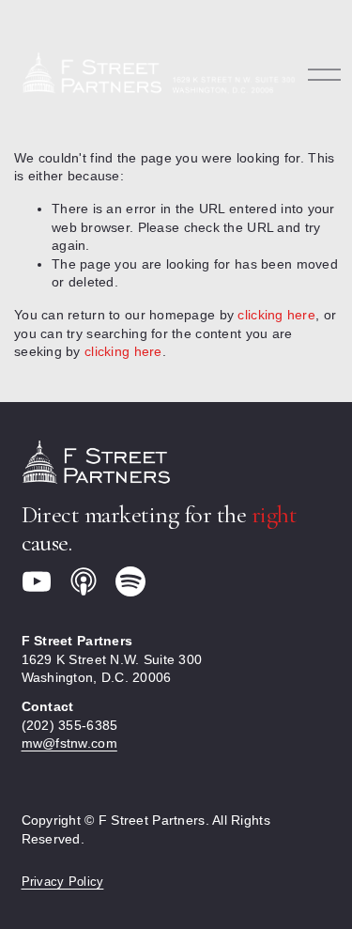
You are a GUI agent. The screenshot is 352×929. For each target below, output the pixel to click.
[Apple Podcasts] (84, 581)
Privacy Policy (63, 882)
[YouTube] (37, 581)
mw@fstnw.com (69, 743)
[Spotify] (130, 581)
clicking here (276, 314)
